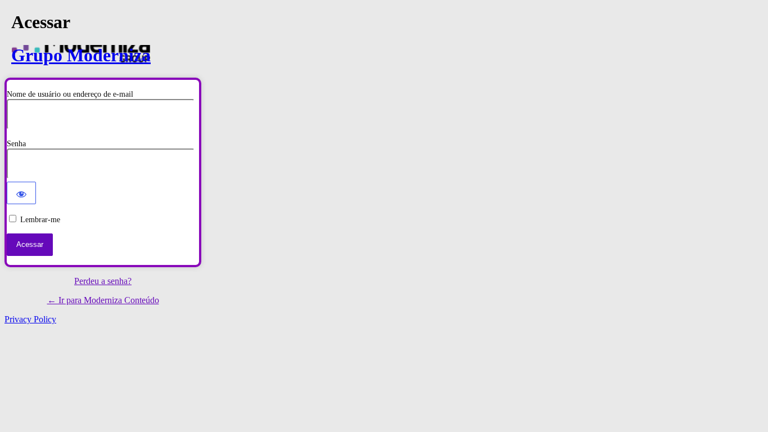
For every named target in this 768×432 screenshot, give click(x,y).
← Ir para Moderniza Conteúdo (103, 300)
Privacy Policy (30, 319)
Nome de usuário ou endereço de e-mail (70, 94)
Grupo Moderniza (81, 55)
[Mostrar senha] (21, 193)
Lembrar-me (40, 219)
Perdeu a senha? (103, 281)
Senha (16, 144)
